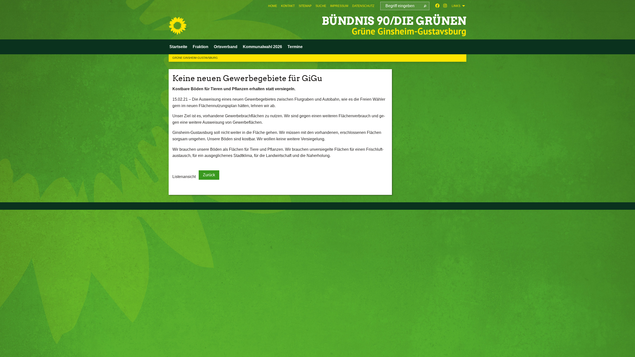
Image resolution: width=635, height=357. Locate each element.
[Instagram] (445, 6)
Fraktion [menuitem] (200, 47)
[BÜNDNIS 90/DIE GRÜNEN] (178, 26)
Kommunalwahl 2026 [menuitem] (262, 47)
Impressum (339, 6)
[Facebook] (437, 6)
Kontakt (288, 6)
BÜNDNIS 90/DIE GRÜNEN (394, 21)
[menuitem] (272, 6)
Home (272, 6)
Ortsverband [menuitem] (225, 47)
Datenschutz (363, 6)
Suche (321, 6)
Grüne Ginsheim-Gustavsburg (195, 57)
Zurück (209, 175)
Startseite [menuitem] (178, 47)
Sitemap (305, 6)
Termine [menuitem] (295, 47)
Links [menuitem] (456, 6)
